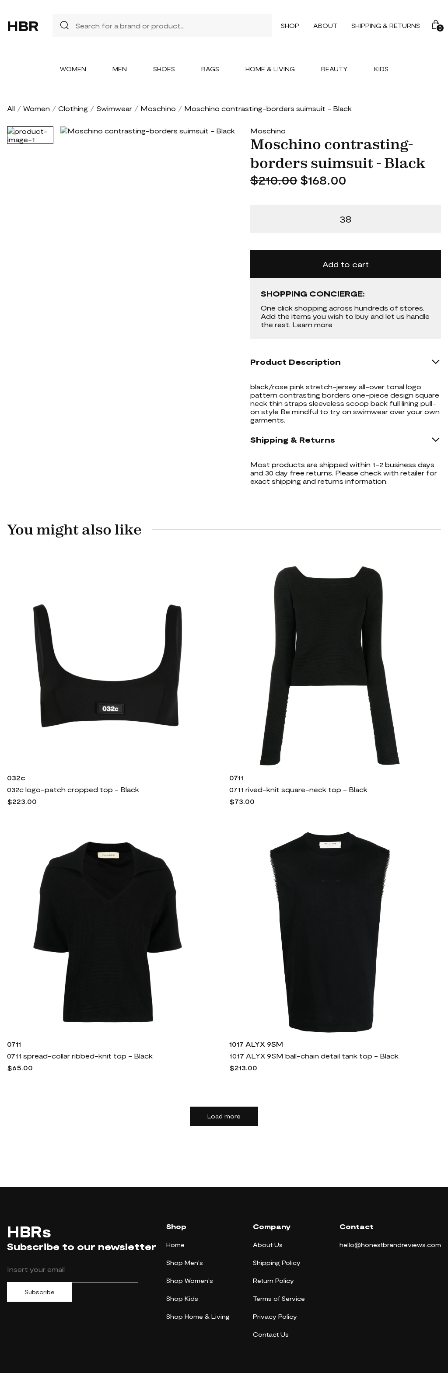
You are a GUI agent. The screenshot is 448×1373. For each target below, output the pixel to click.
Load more (224, 1116)
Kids (381, 69)
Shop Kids (182, 1298)
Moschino (158, 108)
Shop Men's (184, 1262)
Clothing (73, 108)
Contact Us (271, 1334)
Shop (290, 25)
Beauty (334, 69)
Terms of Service (279, 1298)
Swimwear (114, 108)
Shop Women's (189, 1280)
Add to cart (345, 264)
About (325, 25)
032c (16, 777)
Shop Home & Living (198, 1316)
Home (175, 1244)
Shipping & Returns (385, 25)
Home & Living (270, 69)
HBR (22, 25)
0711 (236, 777)
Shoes (164, 69)
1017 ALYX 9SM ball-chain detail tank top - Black (314, 1056)
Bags (210, 69)
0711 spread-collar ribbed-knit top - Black (80, 1056)
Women (73, 69)
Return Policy (273, 1280)
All (11, 108)
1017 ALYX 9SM (256, 1044)
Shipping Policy (277, 1262)
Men (119, 69)
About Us (268, 1244)
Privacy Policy (275, 1316)
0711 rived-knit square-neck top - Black (298, 789)
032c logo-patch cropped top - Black (73, 789)
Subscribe (39, 1292)
